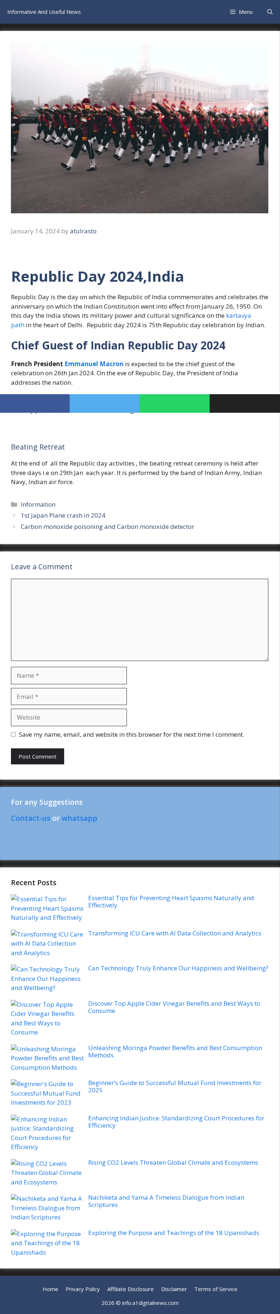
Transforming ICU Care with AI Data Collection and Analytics (174, 933)
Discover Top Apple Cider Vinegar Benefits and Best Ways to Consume (174, 1007)
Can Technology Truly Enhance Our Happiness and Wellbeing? (178, 968)
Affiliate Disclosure (130, 1289)
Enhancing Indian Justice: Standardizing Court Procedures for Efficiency (176, 1121)
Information (38, 504)
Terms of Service (215, 1289)
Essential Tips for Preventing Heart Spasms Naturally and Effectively (171, 901)
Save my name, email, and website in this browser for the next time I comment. (131, 734)
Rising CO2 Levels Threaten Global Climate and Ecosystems (173, 1162)
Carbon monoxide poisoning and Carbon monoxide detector (107, 526)
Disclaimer (174, 1289)
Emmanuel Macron (94, 364)
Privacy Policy (83, 1289)
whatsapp (79, 818)
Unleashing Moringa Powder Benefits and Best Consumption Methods (175, 1051)
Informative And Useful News (44, 11)
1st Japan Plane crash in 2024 (63, 515)
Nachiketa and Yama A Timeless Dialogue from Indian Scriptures (166, 1201)
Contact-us (30, 818)
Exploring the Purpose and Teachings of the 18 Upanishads (173, 1232)
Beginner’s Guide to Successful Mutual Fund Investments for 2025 (174, 1086)
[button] (270, 12)
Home (50, 1289)
